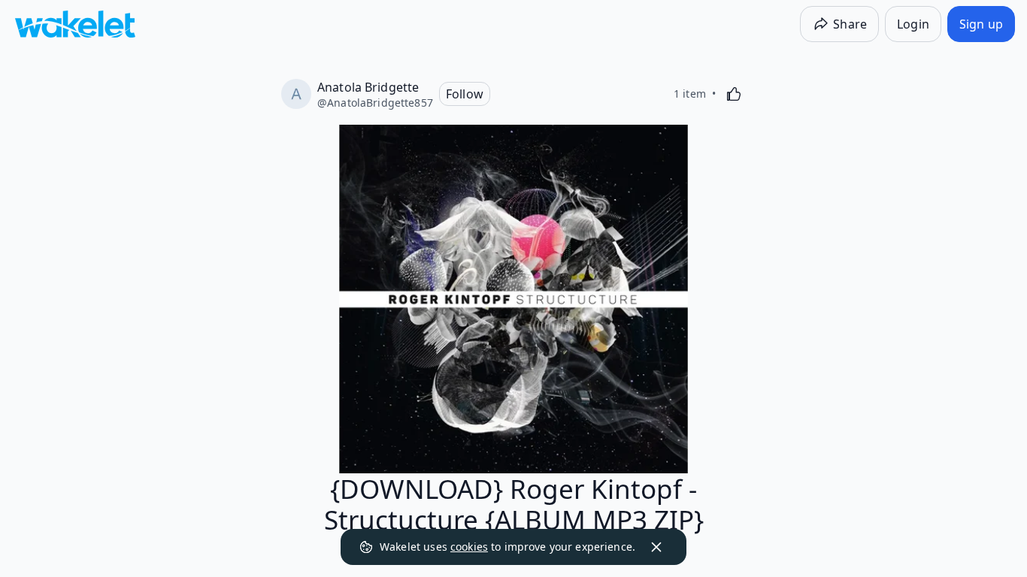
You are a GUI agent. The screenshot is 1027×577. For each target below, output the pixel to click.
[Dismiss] (656, 547)
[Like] (734, 94)
